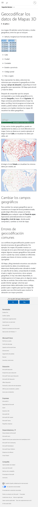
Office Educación (6, 382)
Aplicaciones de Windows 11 (9, 331)
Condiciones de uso (7, 497)
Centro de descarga (7, 344)
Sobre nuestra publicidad (8, 500)
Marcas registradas (18, 497)
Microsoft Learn (6, 436)
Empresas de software (7, 452)
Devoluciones (5, 350)
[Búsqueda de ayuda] (7, 2)
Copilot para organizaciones (9, 319)
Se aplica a (6, 24)
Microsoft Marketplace (8, 446)
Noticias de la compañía (8, 471)
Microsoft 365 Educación (8, 379)
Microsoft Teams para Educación (10, 376)
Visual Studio (5, 455)
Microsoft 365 (5, 325)
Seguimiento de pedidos (8, 354)
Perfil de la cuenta (6, 341)
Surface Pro (5, 312)
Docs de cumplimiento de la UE (23, 500)
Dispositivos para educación (9, 372)
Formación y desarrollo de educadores (11, 385)
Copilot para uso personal (8, 322)
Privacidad (22, 494)
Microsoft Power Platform (8, 449)
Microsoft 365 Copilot (7, 417)
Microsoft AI (5, 401)
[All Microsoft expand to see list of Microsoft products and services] (2, 2)
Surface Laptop (6, 315)
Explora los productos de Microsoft (10, 328)
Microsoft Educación (7, 369)
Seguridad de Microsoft (8, 404)
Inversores (4, 477)
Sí (13, 302)
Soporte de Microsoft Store (9, 347)
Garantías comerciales (7, 360)
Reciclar (4, 357)
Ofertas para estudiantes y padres (10, 389)
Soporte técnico (7, 7)
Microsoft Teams (6, 420)
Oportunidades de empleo (8, 464)
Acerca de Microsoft (7, 468)
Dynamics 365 (5, 411)
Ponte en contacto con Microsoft (10, 494)
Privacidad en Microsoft (8, 474)
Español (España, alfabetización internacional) (16, 483)
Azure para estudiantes (8, 392)
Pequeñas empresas (7, 423)
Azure (3, 407)
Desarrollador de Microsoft (9, 433)
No (24, 302)
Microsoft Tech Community (9, 442)
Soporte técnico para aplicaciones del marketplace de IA (16, 439)
